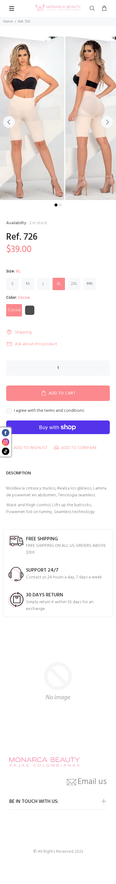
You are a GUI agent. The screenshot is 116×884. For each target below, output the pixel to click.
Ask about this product (36, 344)
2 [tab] (60, 205)
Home (8, 22)
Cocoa (14, 310)
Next (107, 122)
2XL (74, 283)
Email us (92, 782)
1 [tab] (56, 205)
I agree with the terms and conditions (49, 410)
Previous (9, 122)
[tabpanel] (58, 118)
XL (59, 283)
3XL (90, 283)
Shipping (23, 332)
